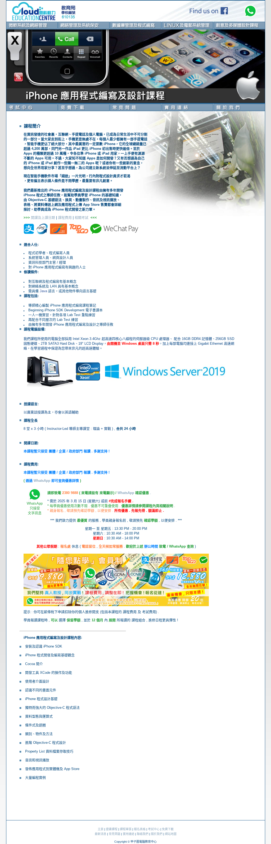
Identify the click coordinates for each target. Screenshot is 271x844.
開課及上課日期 (42, 218)
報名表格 (140, 829)
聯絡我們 (142, 834)
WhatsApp (42, 481)
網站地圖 (171, 834)
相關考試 (81, 218)
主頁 (100, 829)
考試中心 (154, 829)
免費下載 (168, 829)
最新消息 (100, 834)
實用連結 (128, 834)
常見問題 (114, 834)
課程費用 (65, 218)
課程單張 (126, 829)
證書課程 (112, 829)
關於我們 (156, 834)
